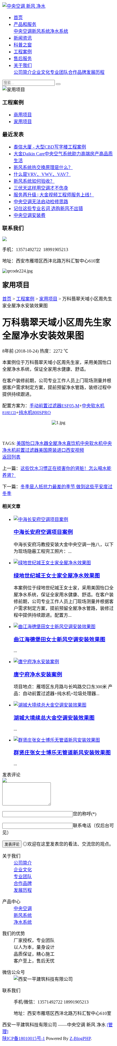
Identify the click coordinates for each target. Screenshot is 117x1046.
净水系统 (59, 31)
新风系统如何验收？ (34, 181)
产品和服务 (25, 24)
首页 (18, 17)
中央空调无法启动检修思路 (41, 201)
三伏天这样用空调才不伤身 (41, 188)
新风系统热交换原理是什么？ (43, 167)
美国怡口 (25, 443)
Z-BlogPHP (80, 1038)
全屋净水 (57, 443)
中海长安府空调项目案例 (43, 532)
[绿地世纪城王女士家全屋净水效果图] (52, 562)
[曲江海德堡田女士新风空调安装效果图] (54, 626)
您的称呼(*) (84, 813)
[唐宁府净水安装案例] (36, 661)
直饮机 (73, 443)
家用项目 (23, 121)
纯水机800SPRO (35, 412)
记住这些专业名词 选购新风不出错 (48, 208)
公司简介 (23, 72)
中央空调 (23, 31)
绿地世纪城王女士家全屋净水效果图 (57, 576)
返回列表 (11, 457)
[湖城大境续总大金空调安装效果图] (50, 705)
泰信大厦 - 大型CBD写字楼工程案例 (50, 147)
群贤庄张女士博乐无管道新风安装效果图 (62, 753)
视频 (79, 450)
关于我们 (23, 65)
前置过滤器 (27, 450)
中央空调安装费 (29, 215)
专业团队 (59, 72)
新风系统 (41, 31)
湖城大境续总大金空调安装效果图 (54, 718)
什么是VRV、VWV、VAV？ (42, 174)
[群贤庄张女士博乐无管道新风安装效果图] (57, 740)
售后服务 (23, 58)
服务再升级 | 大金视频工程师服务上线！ (54, 194)
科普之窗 (23, 44)
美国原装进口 (52, 450)
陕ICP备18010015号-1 (23, 1038)
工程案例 (23, 51)
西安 (70, 450)
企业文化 (41, 72)
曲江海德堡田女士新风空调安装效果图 (59, 639)
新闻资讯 (23, 38)
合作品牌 (77, 72)
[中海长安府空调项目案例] (41, 519)
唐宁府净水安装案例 (38, 674)
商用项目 (23, 114)
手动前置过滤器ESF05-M (54, 405)
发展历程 (95, 72)
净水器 (41, 443)
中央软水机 (91, 443)
